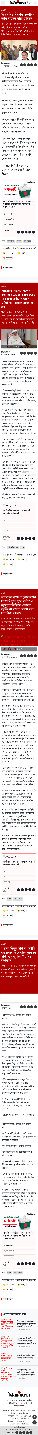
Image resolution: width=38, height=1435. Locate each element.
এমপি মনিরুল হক (12, 547)
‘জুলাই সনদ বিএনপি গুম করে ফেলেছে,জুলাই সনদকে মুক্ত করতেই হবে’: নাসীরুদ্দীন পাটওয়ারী (27, 1341)
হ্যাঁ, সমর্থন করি (8, 214)
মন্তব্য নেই (7, 531)
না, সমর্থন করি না (9, 219)
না (4, 526)
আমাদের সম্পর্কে (11, 1400)
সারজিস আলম (17, 898)
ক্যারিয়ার (29, 1400)
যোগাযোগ (21, 1400)
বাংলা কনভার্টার (19, 1406)
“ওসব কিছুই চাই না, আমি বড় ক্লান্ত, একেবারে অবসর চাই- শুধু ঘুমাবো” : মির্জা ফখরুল (18, 954)
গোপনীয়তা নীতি (11, 1403)
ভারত (9, 898)
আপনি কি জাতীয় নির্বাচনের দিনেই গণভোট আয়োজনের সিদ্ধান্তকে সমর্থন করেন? (18, 204)
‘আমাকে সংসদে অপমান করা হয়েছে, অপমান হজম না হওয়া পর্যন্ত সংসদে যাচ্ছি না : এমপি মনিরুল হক (18, 299)
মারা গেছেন (27, 241)
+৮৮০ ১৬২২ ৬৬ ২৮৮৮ (22, 1421)
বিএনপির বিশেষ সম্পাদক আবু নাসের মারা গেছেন (18, 16)
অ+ (34, 1417)
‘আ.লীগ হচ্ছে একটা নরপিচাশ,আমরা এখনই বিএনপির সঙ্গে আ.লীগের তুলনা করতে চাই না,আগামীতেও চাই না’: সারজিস (26, 1372)
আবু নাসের (10, 241)
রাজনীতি (4, 10)
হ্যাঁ (4, 520)
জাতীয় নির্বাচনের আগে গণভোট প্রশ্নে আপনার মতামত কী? (19, 512)
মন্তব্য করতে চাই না (9, 224)
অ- (34, 1422)
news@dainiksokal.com (19, 1418)
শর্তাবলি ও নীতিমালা (25, 1403)
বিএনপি (19, 241)
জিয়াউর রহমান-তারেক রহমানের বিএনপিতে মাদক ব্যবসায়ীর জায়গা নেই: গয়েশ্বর (26, 1324)
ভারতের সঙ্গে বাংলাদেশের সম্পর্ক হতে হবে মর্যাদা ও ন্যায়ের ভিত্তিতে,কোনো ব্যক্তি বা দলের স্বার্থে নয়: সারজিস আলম (18, 605)
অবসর (9, 1272)
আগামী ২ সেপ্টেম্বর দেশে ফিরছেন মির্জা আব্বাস (26, 1356)
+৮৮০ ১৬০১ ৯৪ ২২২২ (23, 1416)
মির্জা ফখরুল (18, 1272)
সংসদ (22, 547)
